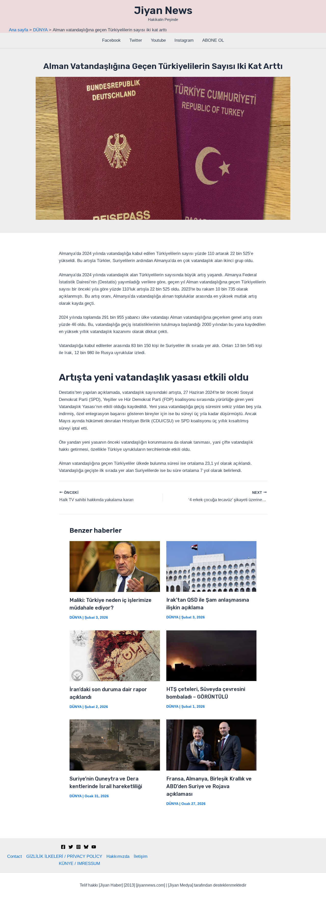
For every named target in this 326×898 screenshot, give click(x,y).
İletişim (140, 856)
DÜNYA (76, 617)
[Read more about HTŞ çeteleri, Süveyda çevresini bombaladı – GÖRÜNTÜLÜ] (211, 655)
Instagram (184, 40)
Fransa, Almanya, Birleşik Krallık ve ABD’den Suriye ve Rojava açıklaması (209, 786)
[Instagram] (78, 847)
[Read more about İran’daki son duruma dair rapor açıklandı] (115, 655)
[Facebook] (63, 847)
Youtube (158, 40)
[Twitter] (71, 847)
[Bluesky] (86, 847)
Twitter (135, 40)
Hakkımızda (117, 856)
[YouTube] (93, 847)
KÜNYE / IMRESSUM (79, 863)
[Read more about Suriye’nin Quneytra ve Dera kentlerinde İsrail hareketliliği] (115, 744)
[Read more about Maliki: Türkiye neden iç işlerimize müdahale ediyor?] (115, 566)
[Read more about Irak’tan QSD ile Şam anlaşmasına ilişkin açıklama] (211, 566)
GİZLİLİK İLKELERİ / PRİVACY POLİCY (64, 856)
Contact (14, 856)
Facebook (111, 40)
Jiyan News (163, 10)
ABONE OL (213, 40)
